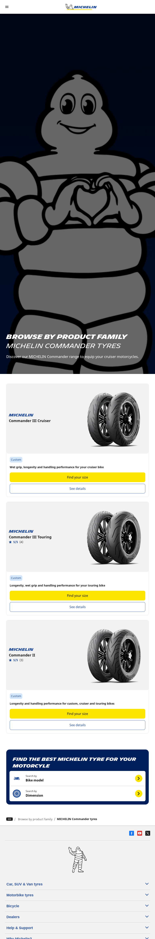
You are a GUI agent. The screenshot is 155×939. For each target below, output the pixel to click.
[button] (77, 778)
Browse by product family (35, 819)
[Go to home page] (81, 7)
